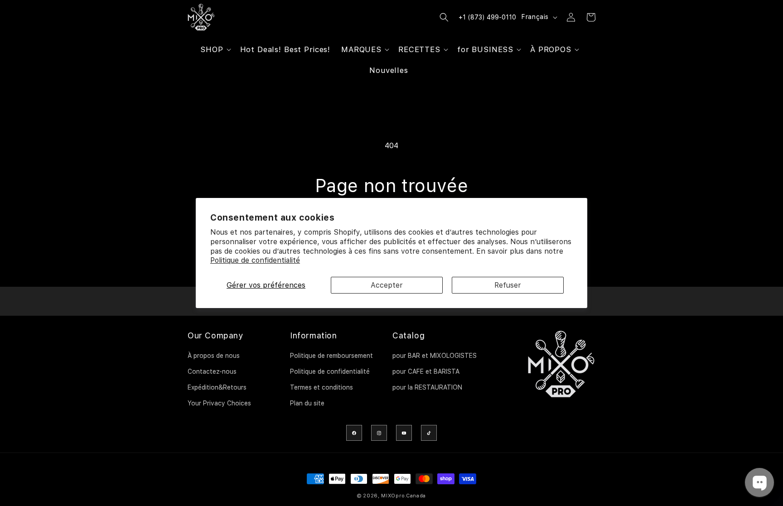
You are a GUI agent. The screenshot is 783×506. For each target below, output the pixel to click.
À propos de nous (214, 355)
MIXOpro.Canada (403, 496)
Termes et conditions (321, 387)
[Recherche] (444, 17)
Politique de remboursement (331, 355)
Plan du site (307, 403)
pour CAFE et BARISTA (425, 371)
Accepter (387, 285)
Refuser (507, 285)
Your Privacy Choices (219, 403)
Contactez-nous (212, 371)
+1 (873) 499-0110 (487, 17)
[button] (214, 49)
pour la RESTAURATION (427, 387)
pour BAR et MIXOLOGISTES (434, 355)
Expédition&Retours (217, 387)
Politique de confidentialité (255, 260)
